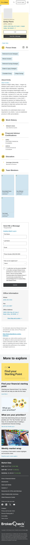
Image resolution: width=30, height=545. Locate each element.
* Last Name (6, 240)
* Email (5, 247)
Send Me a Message (15, 36)
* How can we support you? (10, 260)
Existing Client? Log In (9, 231)
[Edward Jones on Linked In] (6, 504)
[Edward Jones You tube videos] (14, 504)
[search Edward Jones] (14, 2)
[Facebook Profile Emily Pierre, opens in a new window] (27, 47)
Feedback (3, 508)
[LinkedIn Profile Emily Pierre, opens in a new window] (23, 47)
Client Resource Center (8, 497)
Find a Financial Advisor (8, 478)
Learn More (4, 394)
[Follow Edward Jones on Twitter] (10, 504)
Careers (4, 488)
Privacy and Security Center (8, 511)
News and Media (6, 485)
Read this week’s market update (9, 456)
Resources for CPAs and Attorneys (11, 491)
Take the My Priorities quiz (8, 426)
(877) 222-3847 (7, 306)
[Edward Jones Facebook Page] (2, 504)
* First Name (6, 234)
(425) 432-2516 (7, 299)
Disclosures (4, 481)
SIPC (27, 530)
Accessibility (4, 516)
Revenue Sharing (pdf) (7, 513)
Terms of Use (4, 518)
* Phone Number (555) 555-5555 (11, 254)
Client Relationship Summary (9, 494)
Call (15, 32)
